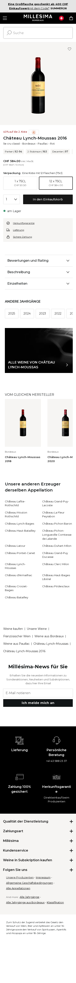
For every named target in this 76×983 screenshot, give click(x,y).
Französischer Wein (17, 636)
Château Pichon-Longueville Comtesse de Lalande (57, 534)
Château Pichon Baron (57, 523)
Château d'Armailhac (18, 575)
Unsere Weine (37, 629)
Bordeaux (28, 143)
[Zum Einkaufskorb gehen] (71, 18)
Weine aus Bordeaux (49, 636)
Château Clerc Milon (55, 564)
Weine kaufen (13, 629)
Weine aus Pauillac (16, 644)
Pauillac (43, 143)
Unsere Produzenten (20, 877)
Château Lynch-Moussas (50, 644)
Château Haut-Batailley (20, 530)
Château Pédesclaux (56, 586)
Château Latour (15, 545)
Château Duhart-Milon (56, 545)
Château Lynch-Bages (19, 523)
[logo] (38, 18)
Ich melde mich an (38, 703)
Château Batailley (16, 597)
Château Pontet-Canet (20, 553)
